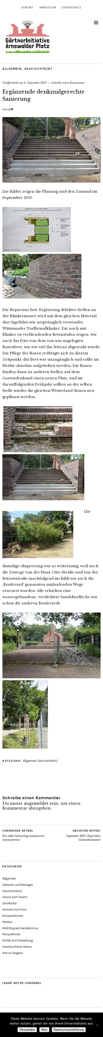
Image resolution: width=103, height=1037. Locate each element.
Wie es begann (12, 953)
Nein (44, 1029)
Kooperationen (12, 916)
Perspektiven (11, 934)
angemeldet (36, 803)
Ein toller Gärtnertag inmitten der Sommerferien (23, 835)
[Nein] (97, 1024)
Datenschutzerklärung (69, 1029)
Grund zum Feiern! (14, 897)
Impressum (47, 7)
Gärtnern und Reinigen (17, 885)
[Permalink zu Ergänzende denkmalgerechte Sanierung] (51, 181)
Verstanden (27, 1029)
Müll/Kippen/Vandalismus (20, 928)
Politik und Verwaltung (17, 940)
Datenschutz (71, 7)
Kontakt (28, 7)
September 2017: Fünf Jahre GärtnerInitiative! (83, 835)
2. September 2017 (35, 82)
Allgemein (12, 69)
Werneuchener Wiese (17, 946)
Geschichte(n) (38, 69)
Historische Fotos (14, 909)
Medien (7, 922)
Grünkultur (9, 903)
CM (10, 109)
